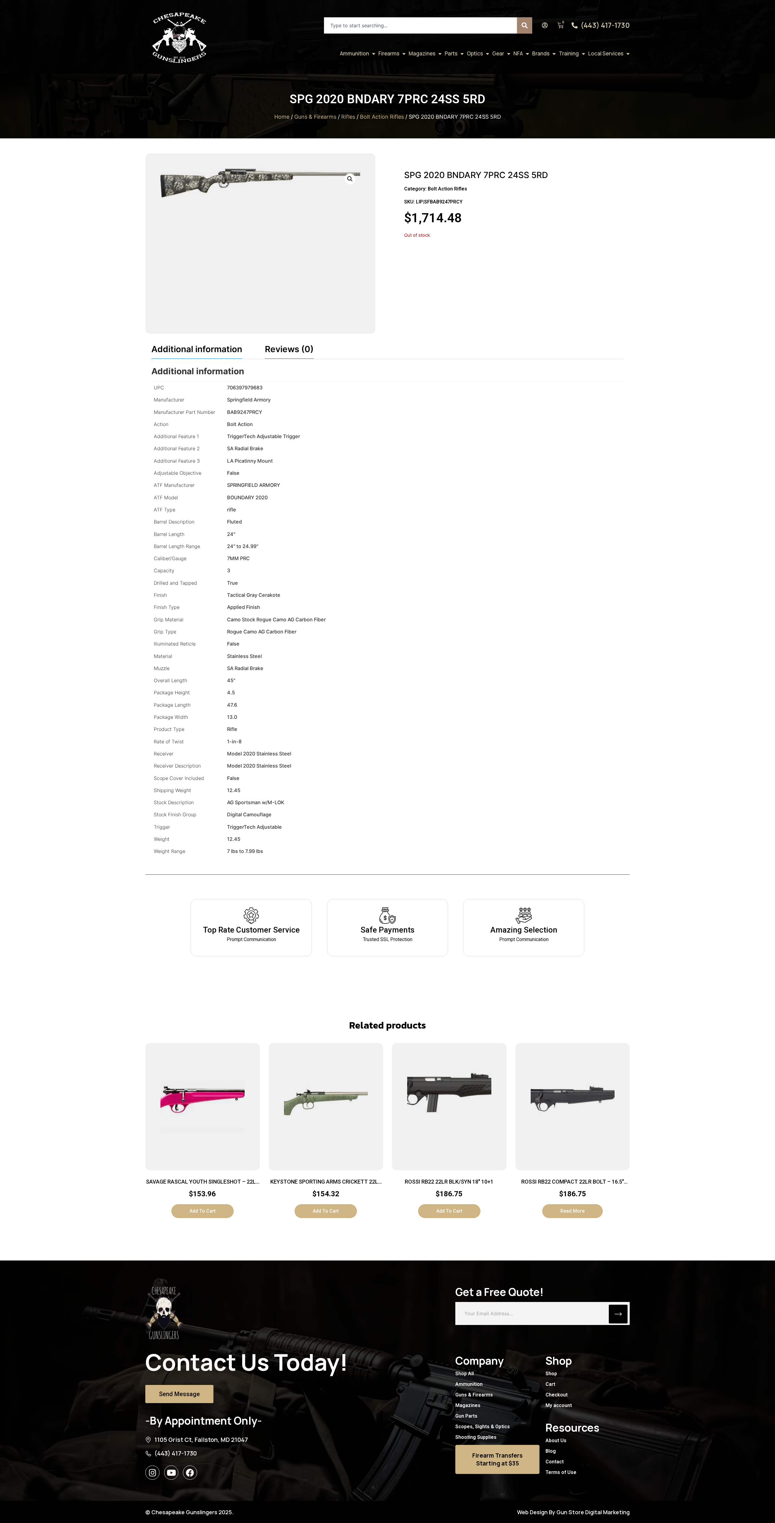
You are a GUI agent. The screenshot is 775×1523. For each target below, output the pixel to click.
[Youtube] (171, 1472)
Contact (555, 1462)
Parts (451, 53)
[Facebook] (190, 1472)
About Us (556, 1440)
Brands (540, 53)
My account (559, 1405)
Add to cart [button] (203, 1211)
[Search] (524, 25)
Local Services (605, 53)
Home (281, 117)
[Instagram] (152, 1472)
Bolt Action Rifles (382, 117)
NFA (518, 53)
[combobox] (420, 25)
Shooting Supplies (475, 1437)
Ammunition (354, 53)
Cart (550, 1384)
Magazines (422, 53)
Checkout (557, 1395)
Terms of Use (561, 1472)
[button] (350, 178)
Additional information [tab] (196, 349)
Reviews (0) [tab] (289, 349)
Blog (551, 1451)
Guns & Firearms (315, 117)
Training (569, 53)
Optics (475, 53)
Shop (551, 1373)
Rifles (348, 117)
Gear (498, 53)
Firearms (388, 53)
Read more (572, 1211)
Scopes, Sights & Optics (482, 1426)
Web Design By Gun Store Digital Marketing (573, 1512)
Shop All (464, 1373)
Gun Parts (466, 1416)
